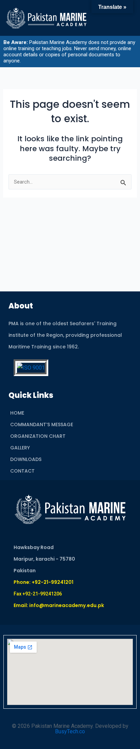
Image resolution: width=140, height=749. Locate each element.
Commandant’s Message (41, 424)
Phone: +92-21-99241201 (43, 582)
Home (17, 412)
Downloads (25, 459)
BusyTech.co (70, 731)
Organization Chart (38, 436)
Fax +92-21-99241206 (38, 593)
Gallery (20, 447)
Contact (22, 470)
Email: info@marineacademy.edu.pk (59, 605)
